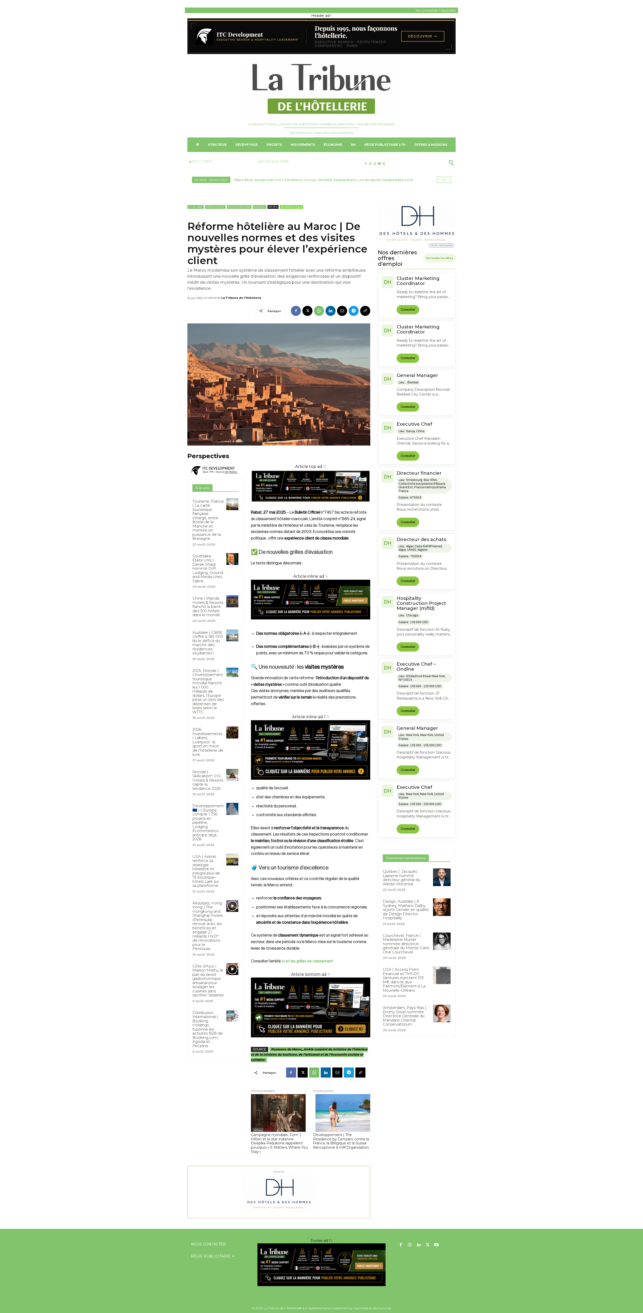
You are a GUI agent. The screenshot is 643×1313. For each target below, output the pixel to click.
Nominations (291, 207)
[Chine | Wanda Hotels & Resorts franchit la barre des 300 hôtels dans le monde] (232, 601)
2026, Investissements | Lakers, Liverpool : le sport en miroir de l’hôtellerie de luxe (207, 742)
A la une (195, 207)
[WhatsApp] (319, 311)
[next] (448, 180)
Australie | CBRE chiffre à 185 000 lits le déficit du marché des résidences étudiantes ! (207, 643)
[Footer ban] (321, 1264)
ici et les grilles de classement (307, 961)
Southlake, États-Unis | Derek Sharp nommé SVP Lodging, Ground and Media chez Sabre (207, 568)
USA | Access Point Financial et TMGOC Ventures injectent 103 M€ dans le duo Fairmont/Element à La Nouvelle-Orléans (404, 980)
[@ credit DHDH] (321, 53)
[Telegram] (354, 311)
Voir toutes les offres (439, 258)
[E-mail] (342, 311)
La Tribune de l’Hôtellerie (241, 298)
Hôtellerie (215, 207)
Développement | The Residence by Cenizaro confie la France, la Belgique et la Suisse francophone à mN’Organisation (341, 1141)
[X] (374, 163)
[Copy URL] (365, 311)
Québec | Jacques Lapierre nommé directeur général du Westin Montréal (401, 877)
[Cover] (310, 506)
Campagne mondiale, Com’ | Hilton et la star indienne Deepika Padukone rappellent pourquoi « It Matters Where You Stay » (279, 1143)
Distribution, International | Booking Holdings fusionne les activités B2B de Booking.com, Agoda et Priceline (207, 1029)
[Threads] (384, 163)
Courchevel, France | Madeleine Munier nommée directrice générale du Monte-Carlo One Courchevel (406, 943)
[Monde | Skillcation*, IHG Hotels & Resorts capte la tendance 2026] (232, 775)
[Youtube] (379, 163)
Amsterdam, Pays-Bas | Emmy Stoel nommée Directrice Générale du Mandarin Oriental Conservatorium (404, 1016)
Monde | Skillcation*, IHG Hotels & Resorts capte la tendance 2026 (207, 780)
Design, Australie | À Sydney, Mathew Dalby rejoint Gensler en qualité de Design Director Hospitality (406, 909)
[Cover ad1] (310, 1007)
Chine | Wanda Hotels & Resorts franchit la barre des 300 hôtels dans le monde (207, 606)
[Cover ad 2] (310, 750)
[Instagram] (370, 163)
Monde (259, 207)
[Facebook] (365, 163)
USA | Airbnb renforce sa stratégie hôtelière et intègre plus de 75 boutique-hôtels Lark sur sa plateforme (206, 871)
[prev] (440, 180)
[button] (427, 163)
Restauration (239, 207)
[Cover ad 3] (310, 623)
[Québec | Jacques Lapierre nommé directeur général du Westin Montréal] (442, 877)
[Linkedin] (331, 311)
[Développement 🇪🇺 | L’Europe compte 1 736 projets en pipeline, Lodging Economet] (232, 809)
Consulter (408, 309)
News (273, 207)
